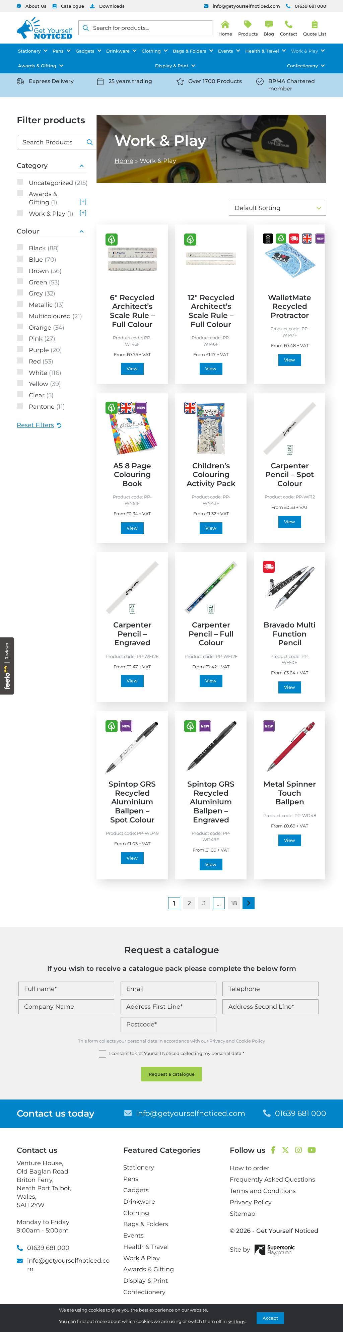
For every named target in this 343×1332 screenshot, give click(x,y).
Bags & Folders (189, 51)
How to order (249, 1168)
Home (124, 160)
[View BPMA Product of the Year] (268, 239)
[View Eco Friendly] (112, 240)
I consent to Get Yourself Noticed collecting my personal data (176, 1053)
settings (236, 1321)
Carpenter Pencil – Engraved (132, 633)
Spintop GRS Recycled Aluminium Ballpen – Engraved (210, 801)
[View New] (320, 239)
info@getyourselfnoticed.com (246, 6)
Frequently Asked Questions (272, 1179)
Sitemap (242, 1213)
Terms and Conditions (263, 1190)
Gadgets (85, 51)
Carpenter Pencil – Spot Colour (289, 474)
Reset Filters (35, 424)
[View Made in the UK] (307, 239)
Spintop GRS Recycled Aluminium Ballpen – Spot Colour (132, 801)
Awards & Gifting (37, 65)
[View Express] (294, 239)
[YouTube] (311, 1150)
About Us (36, 6)
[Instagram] (298, 1150)
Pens (58, 51)
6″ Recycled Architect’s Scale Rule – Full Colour (132, 311)
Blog (269, 34)
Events (225, 51)
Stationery (29, 51)
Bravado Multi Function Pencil (290, 633)
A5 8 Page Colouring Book (132, 474)
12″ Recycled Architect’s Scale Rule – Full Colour (211, 311)
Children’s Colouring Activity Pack (211, 474)
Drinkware (118, 51)
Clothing (151, 51)
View (132, 368)
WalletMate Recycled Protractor (289, 306)
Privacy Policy (251, 1202)
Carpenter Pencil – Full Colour (211, 633)
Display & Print (171, 65)
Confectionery (302, 65)
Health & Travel (262, 51)
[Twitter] (285, 1150)
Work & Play (304, 51)
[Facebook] (273, 1150)
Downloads (111, 6)
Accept (270, 1318)
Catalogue (72, 6)
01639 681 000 (310, 6)
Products (248, 34)
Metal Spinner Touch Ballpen (289, 792)
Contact (288, 34)
